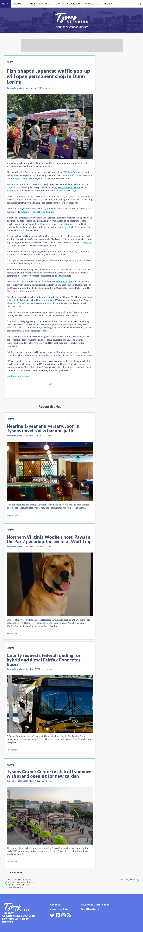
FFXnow (108, 4)
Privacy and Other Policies (95, 904)
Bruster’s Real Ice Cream (67, 187)
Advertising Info (40, 4)
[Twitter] (52, 915)
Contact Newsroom (67, 4)
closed (10, 190)
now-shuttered (48, 300)
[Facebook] (58, 915)
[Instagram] (63, 915)
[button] (140, 4)
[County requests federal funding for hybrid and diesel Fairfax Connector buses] (50, 704)
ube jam (87, 242)
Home (5, 4)
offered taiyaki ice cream (24, 303)
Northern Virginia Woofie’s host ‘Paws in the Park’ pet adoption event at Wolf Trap (49, 539)
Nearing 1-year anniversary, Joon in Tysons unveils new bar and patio (43, 428)
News (10, 61)
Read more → (13, 515)
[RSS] (69, 915)
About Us (19, 4)
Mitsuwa (68, 224)
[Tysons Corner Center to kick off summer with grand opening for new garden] (50, 816)
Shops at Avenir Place (23, 178)
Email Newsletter (90, 909)
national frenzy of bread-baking (37, 212)
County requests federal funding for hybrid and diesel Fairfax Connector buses (44, 660)
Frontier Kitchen (64, 281)
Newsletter (92, 4)
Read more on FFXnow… (19, 376)
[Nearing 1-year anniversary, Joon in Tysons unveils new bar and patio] (50, 471)
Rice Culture (74, 172)
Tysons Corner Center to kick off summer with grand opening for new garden (49, 774)
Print (50, 384)
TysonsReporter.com (17, 88)
